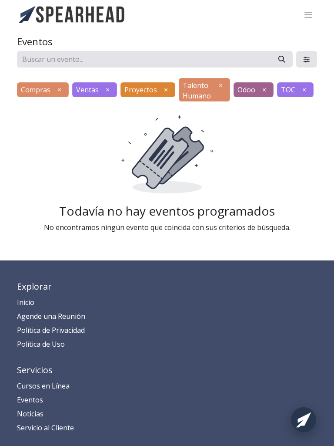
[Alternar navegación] (308, 14)
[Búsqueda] (282, 59)
